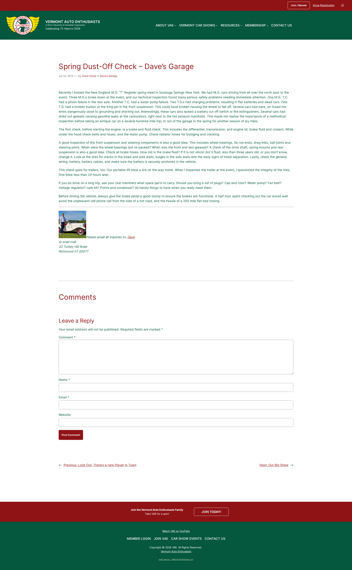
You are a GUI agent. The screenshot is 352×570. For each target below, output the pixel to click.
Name (64, 380)
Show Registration (323, 5)
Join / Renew (299, 5)
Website (65, 415)
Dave (131, 237)
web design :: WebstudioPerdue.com (176, 559)
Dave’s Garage (108, 75)
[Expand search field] (342, 5)
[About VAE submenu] (175, 25)
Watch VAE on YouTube (176, 531)
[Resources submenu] (241, 25)
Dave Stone (89, 75)
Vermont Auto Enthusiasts (72, 21)
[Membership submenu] (267, 25)
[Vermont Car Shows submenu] (217, 25)
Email (64, 397)
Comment (67, 337)
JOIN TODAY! (211, 512)
